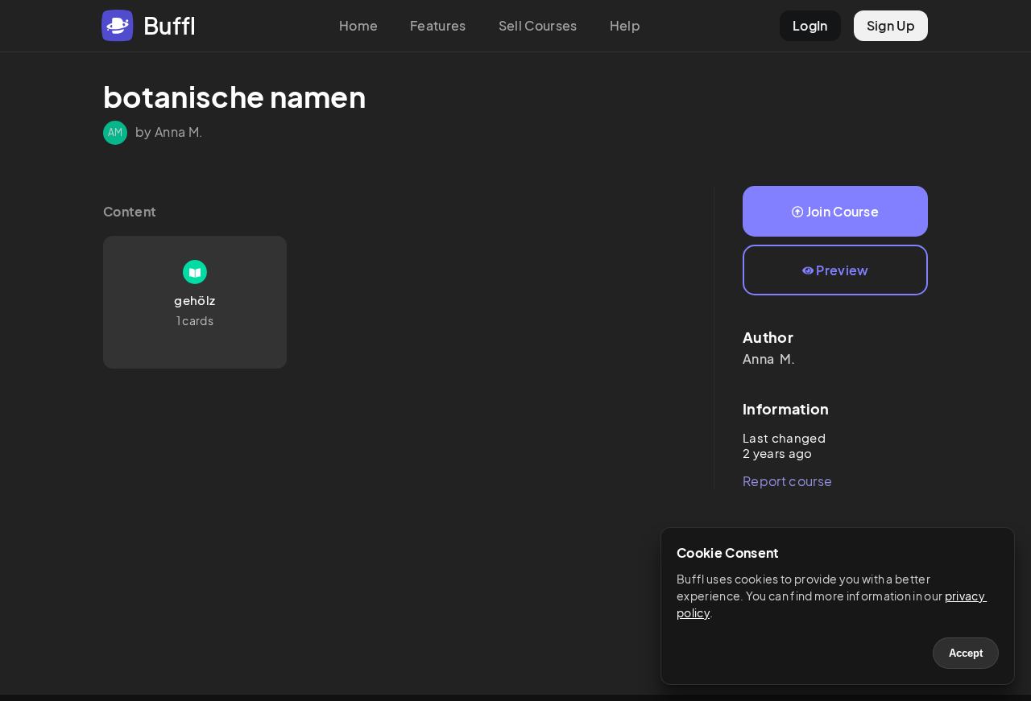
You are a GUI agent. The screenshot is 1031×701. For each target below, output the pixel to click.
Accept (966, 653)
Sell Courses (538, 25)
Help (625, 25)
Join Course (843, 211)
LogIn (810, 25)
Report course (787, 480)
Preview (842, 270)
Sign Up (891, 25)
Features (438, 25)
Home (358, 25)
